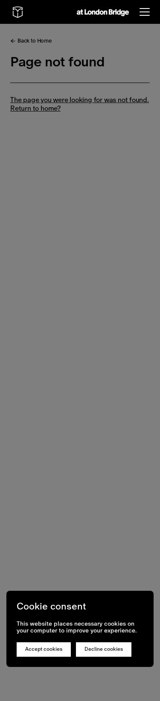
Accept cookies (43, 649)
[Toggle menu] (145, 12)
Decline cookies (103, 649)
